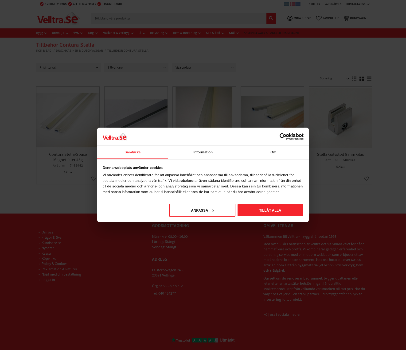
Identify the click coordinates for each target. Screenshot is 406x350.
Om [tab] (273, 152)
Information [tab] (203, 152)
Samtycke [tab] (133, 152)
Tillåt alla (270, 210)
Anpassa (199, 210)
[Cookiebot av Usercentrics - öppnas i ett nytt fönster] (283, 136)
